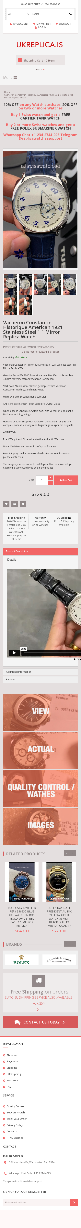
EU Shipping (14, 1074)
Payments (13, 1061)
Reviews (10, 679)
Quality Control (15, 1106)
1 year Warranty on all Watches (40, 521)
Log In (42, 27)
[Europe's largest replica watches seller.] (40, 44)
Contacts (12, 1131)
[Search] (70, 13)
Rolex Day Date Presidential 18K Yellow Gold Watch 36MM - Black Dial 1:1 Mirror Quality (59, 916)
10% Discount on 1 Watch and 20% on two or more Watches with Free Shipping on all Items (16, 528)
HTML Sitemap (15, 1137)
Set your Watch (16, 1112)
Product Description (17, 551)
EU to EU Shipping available (64, 521)
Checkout (65, 23)
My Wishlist (44, 23)
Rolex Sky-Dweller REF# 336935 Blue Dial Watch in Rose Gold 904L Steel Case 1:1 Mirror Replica (22, 916)
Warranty (12, 1080)
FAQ (9, 1086)
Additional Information (18, 671)
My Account (21, 23)
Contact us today (41, 1022)
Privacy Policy (15, 1125)
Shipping (12, 1067)
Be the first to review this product (40, 351)
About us (12, 1055)
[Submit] (74, 1202)
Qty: (31, 480)
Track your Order (17, 1119)
